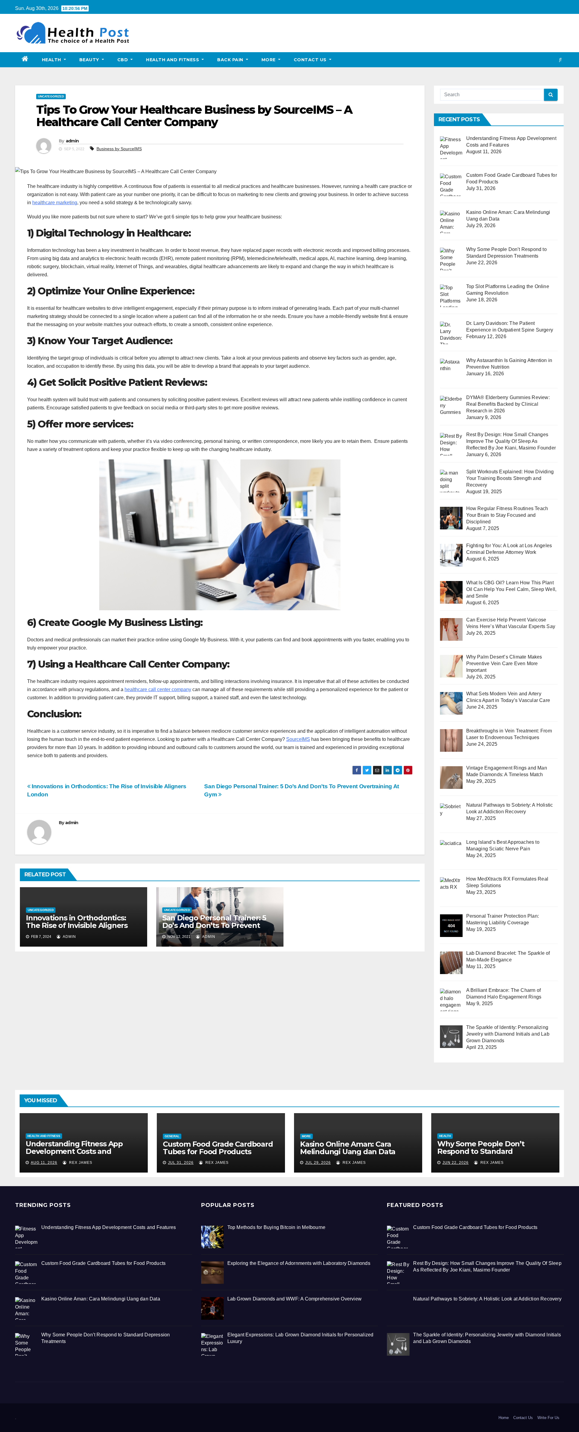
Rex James (80, 1163)
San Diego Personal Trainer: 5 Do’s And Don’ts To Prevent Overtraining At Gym (214, 925)
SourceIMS (298, 739)
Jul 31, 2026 (181, 1163)
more (269, 59)
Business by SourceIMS (119, 148)
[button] (560, 59)
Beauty (90, 59)
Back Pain (231, 59)
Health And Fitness (173, 59)
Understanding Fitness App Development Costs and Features (74, 1151)
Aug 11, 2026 (44, 1163)
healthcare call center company (158, 689)
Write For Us (548, 1417)
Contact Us (311, 59)
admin (72, 141)
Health (52, 59)
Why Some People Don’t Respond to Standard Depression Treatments (480, 1151)
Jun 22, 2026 (455, 1163)
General (172, 1136)
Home (503, 1417)
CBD (123, 59)
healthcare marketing (54, 202)
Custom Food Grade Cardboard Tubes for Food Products (218, 1148)
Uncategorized (51, 96)
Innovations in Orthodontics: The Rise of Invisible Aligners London (77, 925)
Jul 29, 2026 (318, 1163)
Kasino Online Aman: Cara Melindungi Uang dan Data (347, 1148)
